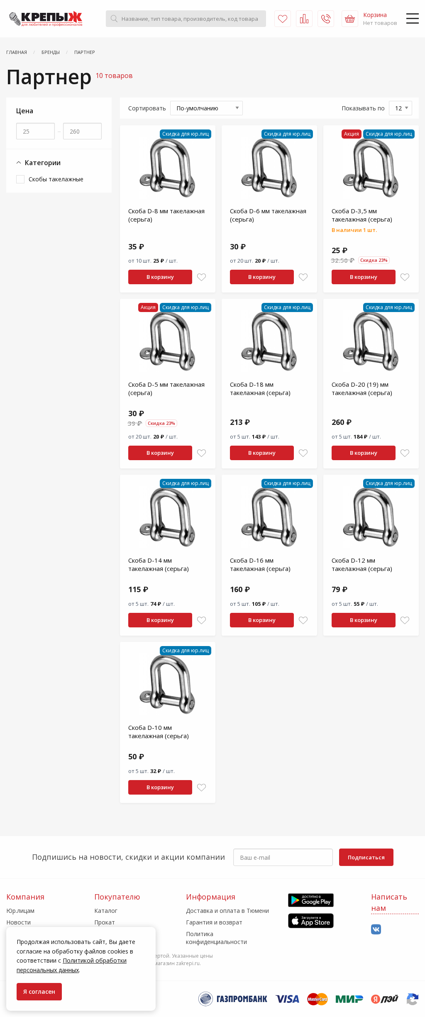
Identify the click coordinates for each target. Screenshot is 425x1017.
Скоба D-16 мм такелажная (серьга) (260, 564)
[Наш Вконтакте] (376, 930)
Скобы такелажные (56, 179)
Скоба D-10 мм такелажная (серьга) (158, 731)
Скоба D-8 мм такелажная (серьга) (166, 215)
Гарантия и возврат (214, 922)
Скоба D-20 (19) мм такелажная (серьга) (362, 388)
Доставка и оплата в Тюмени (227, 911)
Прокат (104, 922)
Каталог (105, 911)
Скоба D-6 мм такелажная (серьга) (268, 215)
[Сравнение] (304, 18)
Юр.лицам (20, 911)
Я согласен (39, 991)
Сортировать (147, 108)
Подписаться (366, 857)
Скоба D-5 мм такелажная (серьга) (166, 388)
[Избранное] (282, 18)
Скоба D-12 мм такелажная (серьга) (362, 564)
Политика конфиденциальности (216, 937)
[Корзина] (350, 18)
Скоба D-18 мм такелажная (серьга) (260, 388)
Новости (18, 922)
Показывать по (363, 108)
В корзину (160, 276)
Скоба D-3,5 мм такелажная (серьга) (362, 215)
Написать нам (389, 902)
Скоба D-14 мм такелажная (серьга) (158, 564)
